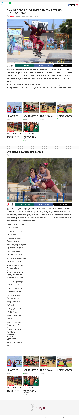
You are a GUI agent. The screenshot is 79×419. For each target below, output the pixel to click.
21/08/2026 (9, 119)
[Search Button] (65, 4)
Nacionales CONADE (11, 6)
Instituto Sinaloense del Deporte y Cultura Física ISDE (18, 417)
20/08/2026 (43, 119)
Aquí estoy (62, 417)
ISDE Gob (12, 16)
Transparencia (49, 417)
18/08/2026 (26, 140)
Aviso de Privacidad (68, 417)
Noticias (27, 6)
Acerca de (33, 6)
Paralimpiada (20, 6)
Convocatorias (50, 6)
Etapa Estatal (44, 111)
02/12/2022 (18, 16)
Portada (3, 6)
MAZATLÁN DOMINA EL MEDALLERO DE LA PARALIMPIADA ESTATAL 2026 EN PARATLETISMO (64, 115)
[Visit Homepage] (7, 3)
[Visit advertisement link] (39, 95)
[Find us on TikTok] (74, 5)
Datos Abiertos (55, 417)
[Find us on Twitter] (71, 5)
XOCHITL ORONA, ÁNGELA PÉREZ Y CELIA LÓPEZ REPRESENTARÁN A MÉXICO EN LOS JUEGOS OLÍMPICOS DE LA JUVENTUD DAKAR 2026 (30, 136)
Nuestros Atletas (41, 6)
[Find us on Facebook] (69, 5)
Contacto (43, 417)
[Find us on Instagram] (77, 5)
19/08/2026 (60, 118)
